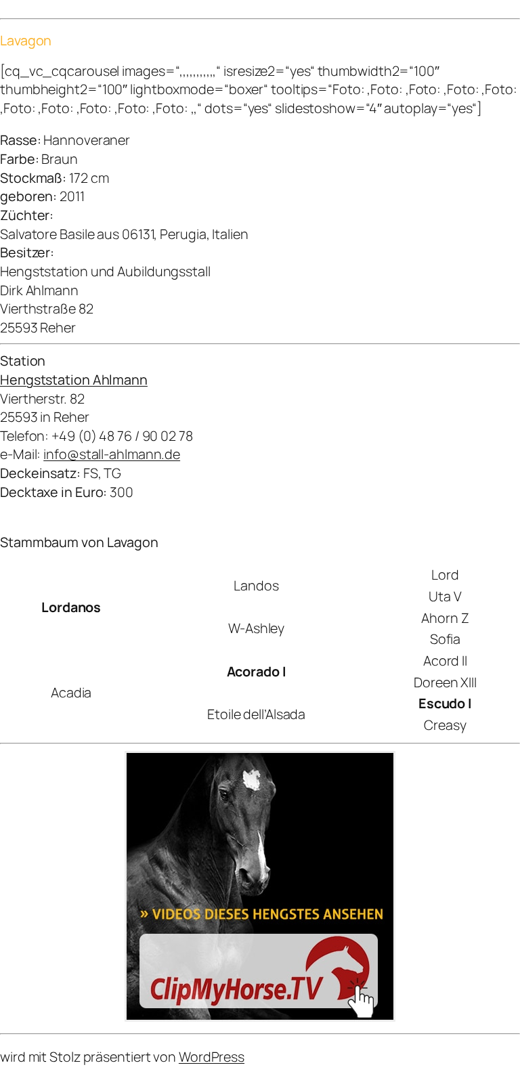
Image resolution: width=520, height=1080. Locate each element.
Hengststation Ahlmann (74, 379)
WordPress (211, 1056)
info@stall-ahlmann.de (111, 454)
